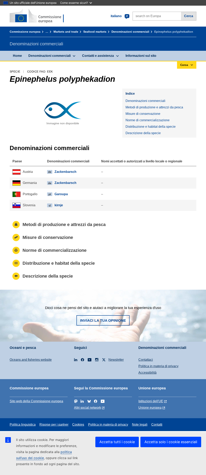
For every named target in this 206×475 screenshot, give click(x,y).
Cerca (188, 16)
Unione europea (150, 407)
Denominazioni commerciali (130, 31)
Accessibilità (147, 372)
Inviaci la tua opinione (103, 320)
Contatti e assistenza (98, 55)
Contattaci (145, 359)
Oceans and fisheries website (31, 359)
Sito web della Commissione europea (36, 401)
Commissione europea (25, 31)
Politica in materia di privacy (158, 366)
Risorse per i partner (53, 424)
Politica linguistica (23, 424)
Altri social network (87, 407)
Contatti (156, 424)
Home (17, 55)
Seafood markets (94, 31)
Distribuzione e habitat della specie (151, 126)
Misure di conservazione (143, 113)
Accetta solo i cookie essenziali (170, 442)
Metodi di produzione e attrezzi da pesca (154, 107)
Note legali (139, 424)
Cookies (78, 424)
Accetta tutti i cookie (117, 442)
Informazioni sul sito (141, 55)
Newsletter (116, 359)
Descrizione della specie (143, 133)
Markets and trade (66, 31)
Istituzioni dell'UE (150, 401)
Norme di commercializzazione (148, 120)
